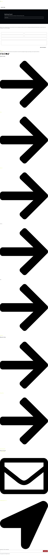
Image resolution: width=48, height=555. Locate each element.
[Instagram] (5, 54)
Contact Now (3, 7)
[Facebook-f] (1, 54)
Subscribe (45, 551)
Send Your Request (43, 47)
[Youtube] (6, 54)
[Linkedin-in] (3, 54)
